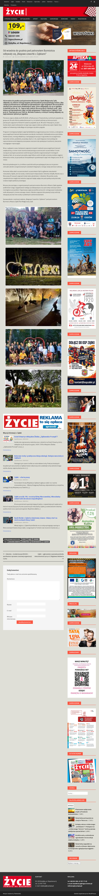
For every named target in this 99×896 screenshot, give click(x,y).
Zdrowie (64, 19)
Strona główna (11, 19)
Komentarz (11, 579)
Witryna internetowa (11, 618)
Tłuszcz (56, 1)
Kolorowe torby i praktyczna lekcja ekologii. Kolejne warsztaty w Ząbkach (38, 457)
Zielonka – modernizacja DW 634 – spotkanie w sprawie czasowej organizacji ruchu (17, 556)
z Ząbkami (46, 541)
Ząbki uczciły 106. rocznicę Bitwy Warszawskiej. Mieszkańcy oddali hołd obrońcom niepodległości (37, 498)
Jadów (43, 1)
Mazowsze (82, 19)
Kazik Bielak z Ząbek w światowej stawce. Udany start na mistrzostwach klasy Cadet (35, 519)
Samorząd (54, 19)
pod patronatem (36, 541)
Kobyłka (18, 1)
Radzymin (29, 1)
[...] (23, 447)
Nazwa (9, 605)
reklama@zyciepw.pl (75, 886)
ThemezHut (17, 893)
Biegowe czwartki (14, 541)
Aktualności (25, 19)
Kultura (44, 19)
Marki (23, 1)
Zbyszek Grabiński (20, 57)
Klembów (49, 1)
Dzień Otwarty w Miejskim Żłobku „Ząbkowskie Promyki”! (36, 437)
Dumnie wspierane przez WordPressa (85, 893)
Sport (35, 19)
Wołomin (6, 1)
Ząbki (12, 1)
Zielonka (6, 5)
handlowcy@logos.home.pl (82, 883)
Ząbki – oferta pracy (22, 477)
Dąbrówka (37, 1)
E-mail (9, 611)
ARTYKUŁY (70, 805)
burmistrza (25, 541)
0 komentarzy (7, 450)
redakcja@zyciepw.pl (47, 886)
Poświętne (13, 5)
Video (73, 19)
